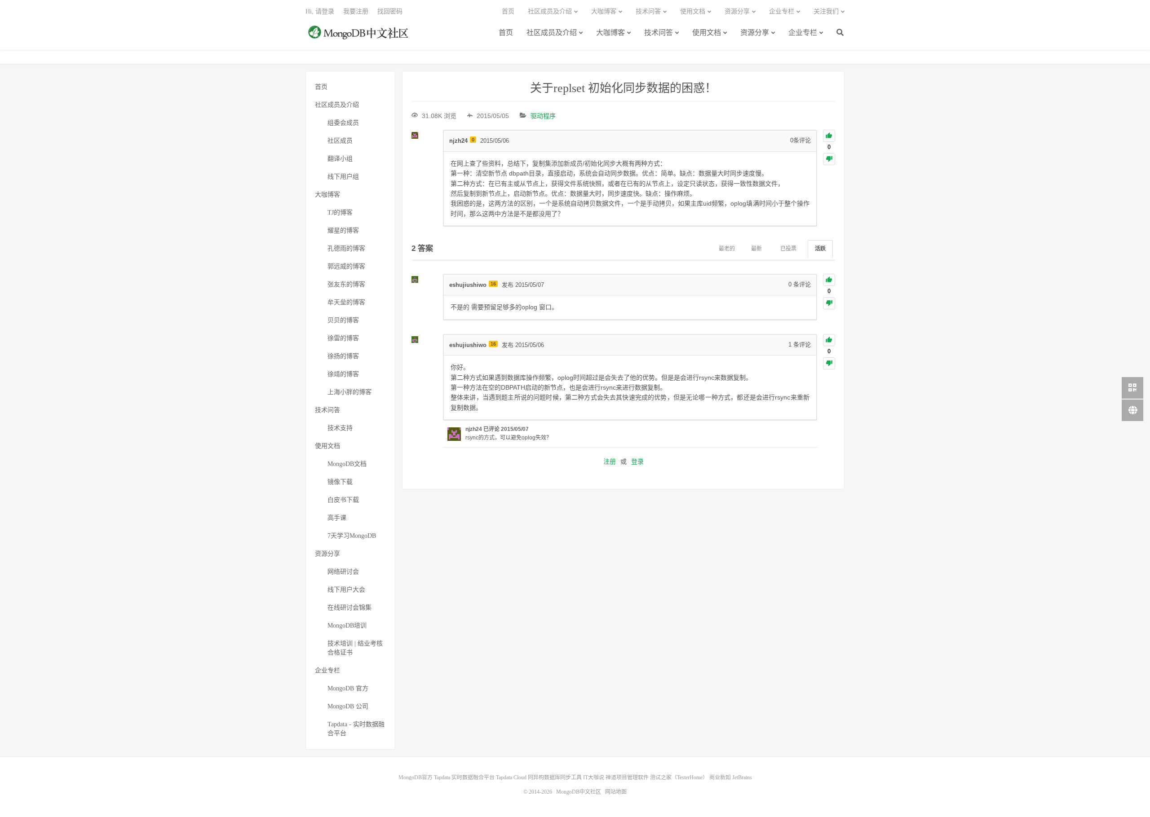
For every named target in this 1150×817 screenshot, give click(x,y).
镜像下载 (340, 482)
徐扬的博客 (343, 356)
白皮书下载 (343, 499)
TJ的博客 (340, 212)
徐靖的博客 (343, 374)
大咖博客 (610, 32)
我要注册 (355, 11)
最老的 (727, 249)
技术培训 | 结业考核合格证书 (355, 648)
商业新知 (720, 777)
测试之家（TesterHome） (679, 777)
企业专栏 (802, 32)
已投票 (788, 249)
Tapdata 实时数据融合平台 (464, 777)
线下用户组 (343, 176)
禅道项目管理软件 (627, 777)
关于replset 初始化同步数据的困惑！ (623, 88)
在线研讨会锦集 (349, 607)
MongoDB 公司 (347, 706)
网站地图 (616, 792)
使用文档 (706, 32)
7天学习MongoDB (351, 535)
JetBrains (742, 777)
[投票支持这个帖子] (829, 136)
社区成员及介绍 (551, 32)
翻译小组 (340, 158)
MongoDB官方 (415, 777)
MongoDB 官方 (347, 688)
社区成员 (340, 140)
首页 (506, 32)
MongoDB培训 (347, 625)
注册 (609, 461)
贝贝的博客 (343, 320)
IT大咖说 (593, 777)
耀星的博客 (343, 230)
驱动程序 (543, 115)
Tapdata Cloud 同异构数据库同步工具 (539, 777)
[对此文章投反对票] (829, 159)
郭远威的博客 (346, 266)
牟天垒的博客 (346, 302)
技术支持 (340, 428)
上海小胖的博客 (349, 392)
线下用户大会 (346, 589)
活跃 (820, 249)
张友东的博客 (346, 284)
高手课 (336, 517)
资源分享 (754, 32)
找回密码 (389, 11)
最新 (756, 249)
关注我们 (826, 11)
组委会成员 (343, 122)
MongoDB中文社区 (359, 37)
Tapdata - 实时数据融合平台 (356, 729)
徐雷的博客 (343, 338)
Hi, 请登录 (319, 11)
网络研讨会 (343, 571)
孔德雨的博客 (346, 248)
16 (493, 283)
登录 (637, 461)
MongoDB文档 (347, 464)
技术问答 (658, 32)
